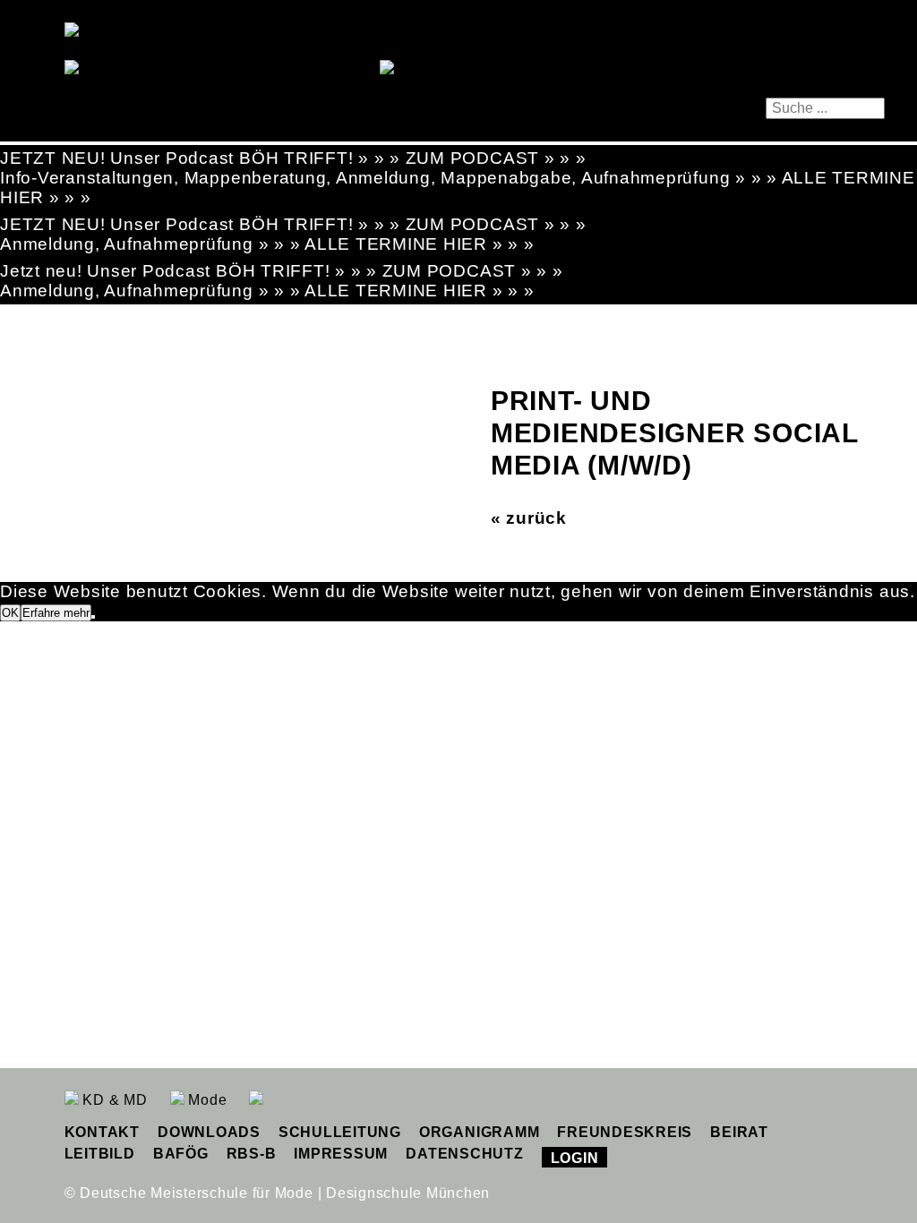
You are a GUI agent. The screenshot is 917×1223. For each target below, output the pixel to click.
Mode (205, 1100)
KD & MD (113, 1100)
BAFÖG (181, 1153)
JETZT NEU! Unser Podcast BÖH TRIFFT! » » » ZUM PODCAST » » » (293, 158)
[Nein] (93, 617)
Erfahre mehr (56, 613)
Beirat (739, 1132)
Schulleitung (340, 1132)
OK (10, 613)
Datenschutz (464, 1153)
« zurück (529, 518)
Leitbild (99, 1153)
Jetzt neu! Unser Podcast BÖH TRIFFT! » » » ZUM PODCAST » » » (281, 270)
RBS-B (252, 1153)
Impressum (341, 1153)
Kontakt (102, 1132)
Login (575, 1158)
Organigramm (479, 1132)
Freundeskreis (624, 1132)
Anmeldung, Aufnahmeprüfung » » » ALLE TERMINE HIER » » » (267, 244)
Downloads (209, 1132)
